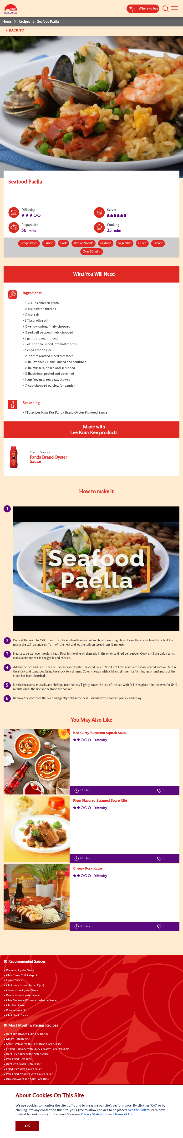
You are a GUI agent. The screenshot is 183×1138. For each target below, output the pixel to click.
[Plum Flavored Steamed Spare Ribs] (37, 829)
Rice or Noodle (83, 243)
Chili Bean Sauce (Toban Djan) (25, 985)
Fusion (49, 243)
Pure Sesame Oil (16, 1010)
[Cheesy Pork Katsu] (37, 897)
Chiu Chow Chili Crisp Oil (22, 975)
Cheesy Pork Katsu (87, 868)
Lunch (142, 243)
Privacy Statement (94, 1114)
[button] (166, 8)
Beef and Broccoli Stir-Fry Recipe (27, 1034)
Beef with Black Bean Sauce (23, 1064)
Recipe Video (28, 243)
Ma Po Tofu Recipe (18, 1039)
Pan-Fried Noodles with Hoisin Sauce (29, 1074)
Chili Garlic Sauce (17, 1015)
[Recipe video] (96, 569)
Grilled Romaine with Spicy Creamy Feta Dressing (37, 1049)
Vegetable (124, 243)
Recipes (24, 21)
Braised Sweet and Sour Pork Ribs (27, 1079)
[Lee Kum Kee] (10, 10)
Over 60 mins (92, 251)
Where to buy (148, 8)
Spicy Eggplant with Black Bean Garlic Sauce (34, 1044)
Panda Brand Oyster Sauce (23, 995)
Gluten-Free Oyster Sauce (22, 990)
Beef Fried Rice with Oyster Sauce (27, 1054)
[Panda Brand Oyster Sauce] (40, 467)
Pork (63, 243)
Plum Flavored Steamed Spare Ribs (100, 800)
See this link (137, 1110)
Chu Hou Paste (15, 1005)
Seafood (105, 243)
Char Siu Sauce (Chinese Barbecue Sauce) (31, 1000)
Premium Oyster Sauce (20, 970)
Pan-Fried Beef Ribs (18, 1059)
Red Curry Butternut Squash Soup (99, 733)
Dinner (158, 243)
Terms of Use (123, 1114)
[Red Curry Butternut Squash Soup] (37, 762)
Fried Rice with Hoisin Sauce (24, 1069)
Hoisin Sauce (14, 980)
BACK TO (17, 30)
